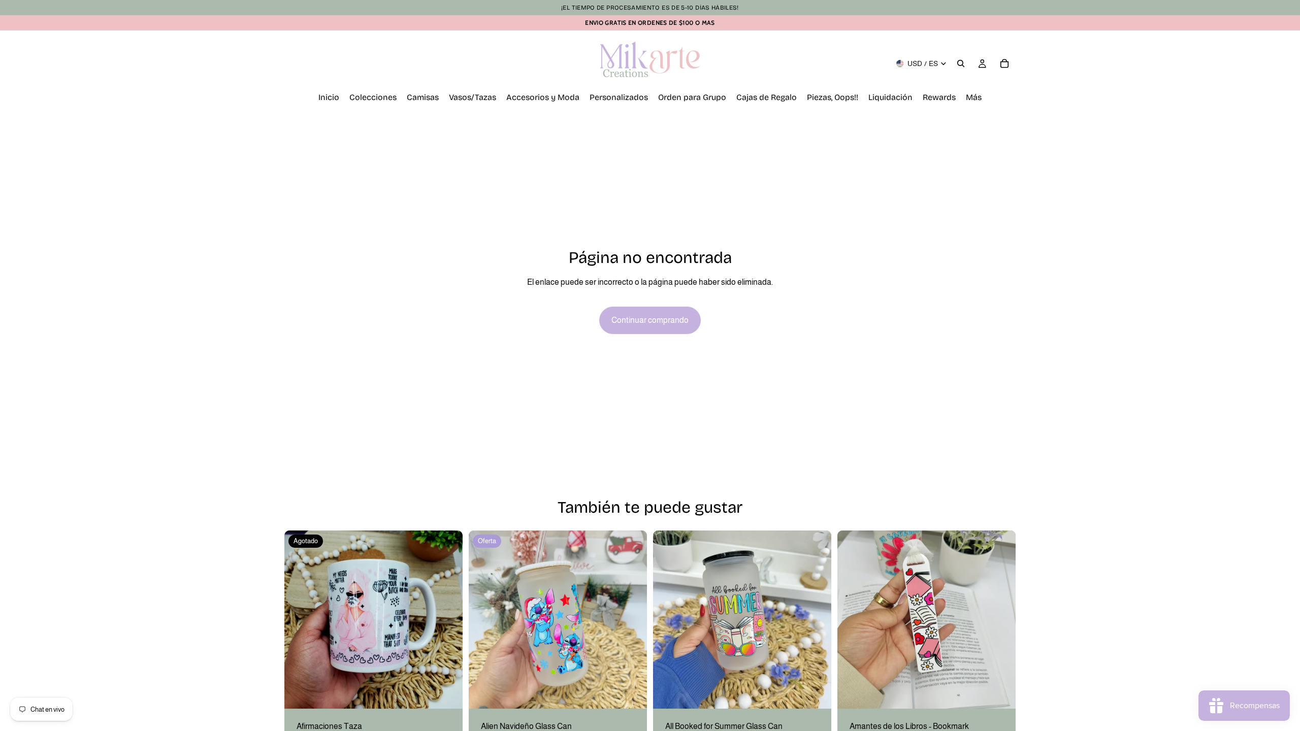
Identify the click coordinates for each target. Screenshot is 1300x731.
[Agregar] (631, 693)
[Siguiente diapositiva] (447, 620)
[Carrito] (1004, 63)
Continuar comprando (650, 320)
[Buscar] (961, 63)
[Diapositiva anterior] (299, 620)
